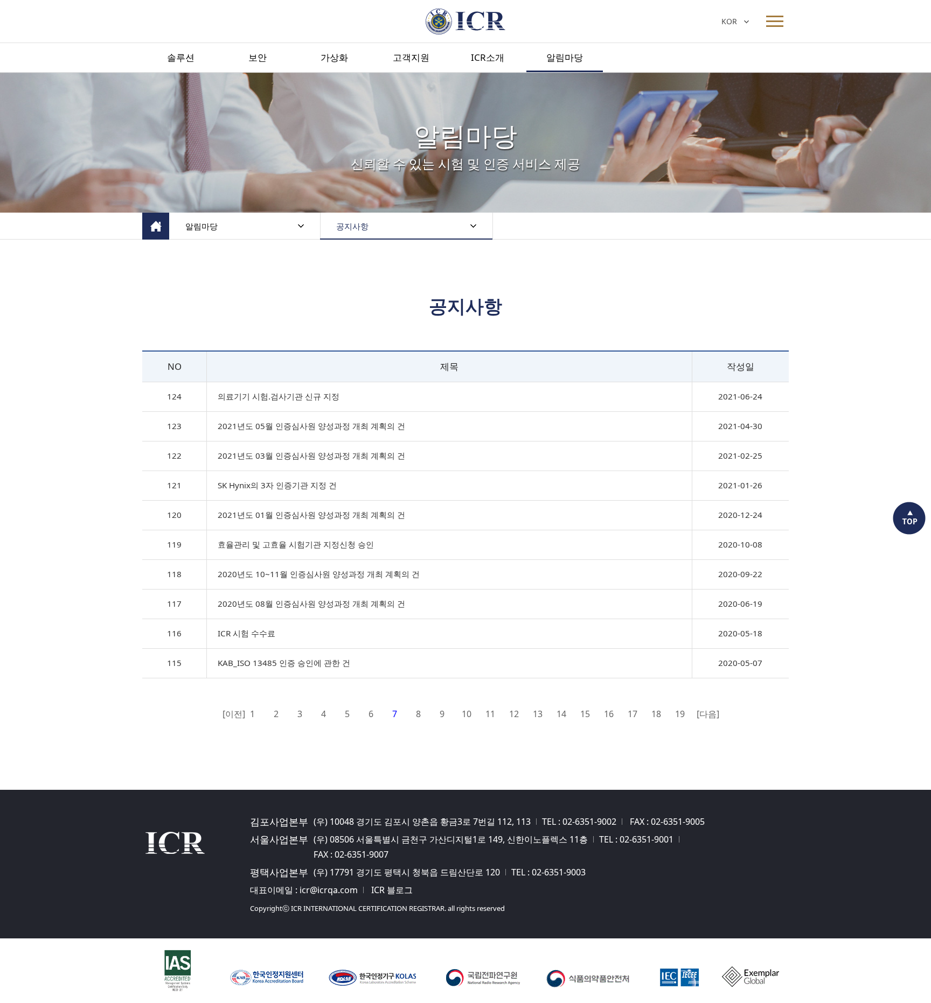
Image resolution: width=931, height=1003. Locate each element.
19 (680, 714)
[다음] (704, 714)
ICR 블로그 (392, 890)
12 (514, 714)
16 (609, 714)
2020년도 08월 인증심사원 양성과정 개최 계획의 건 (311, 603)
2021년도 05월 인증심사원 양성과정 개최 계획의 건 (311, 425)
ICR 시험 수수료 (246, 633)
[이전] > (230, 715)
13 (538, 714)
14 (561, 714)
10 (467, 714)
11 (490, 714)
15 (585, 714)
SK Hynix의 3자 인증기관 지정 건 (277, 485)
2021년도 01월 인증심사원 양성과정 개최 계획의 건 (311, 514)
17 (633, 714)
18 (656, 714)
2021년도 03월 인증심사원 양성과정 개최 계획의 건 (311, 455)
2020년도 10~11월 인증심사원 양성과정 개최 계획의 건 (319, 574)
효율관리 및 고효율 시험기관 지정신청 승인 (296, 544)
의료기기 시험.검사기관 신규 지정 (278, 396)
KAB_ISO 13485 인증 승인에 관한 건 (284, 662)
